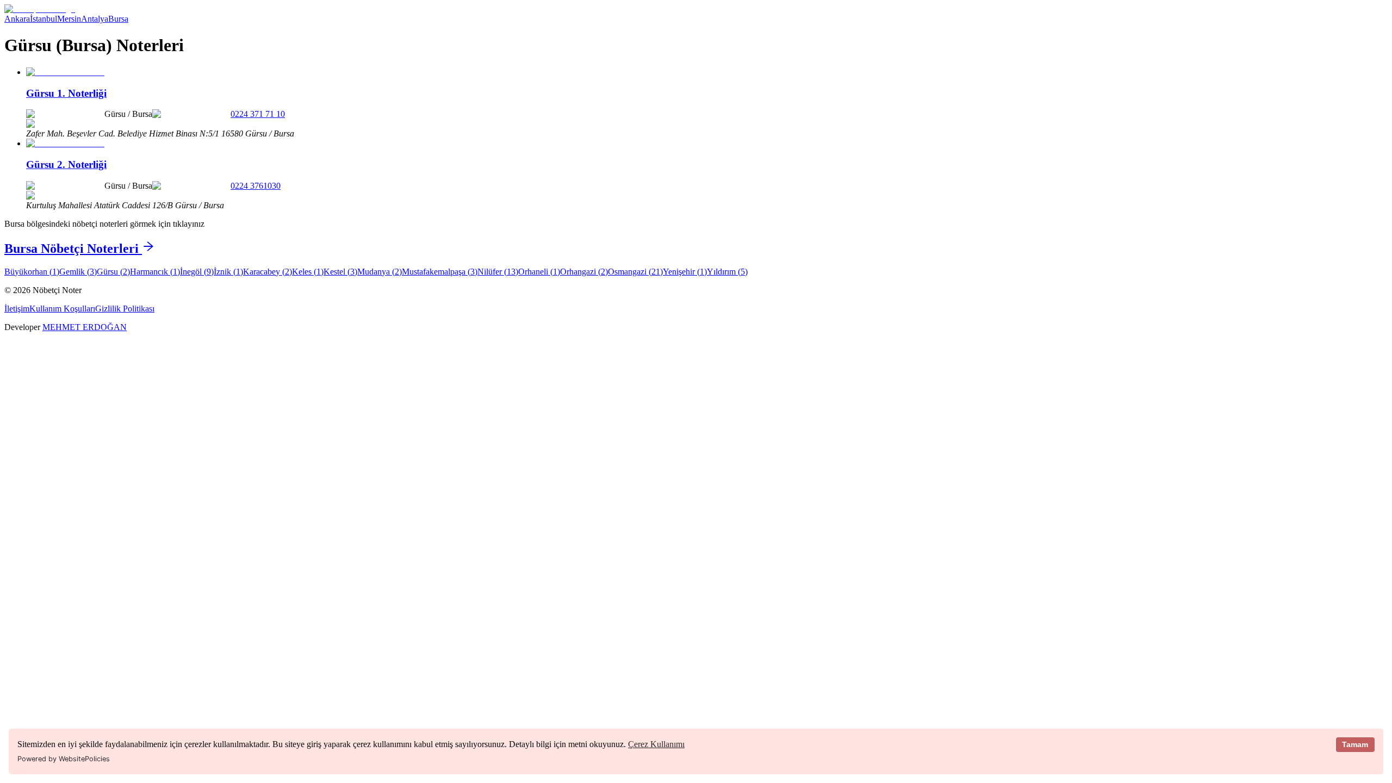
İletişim (16, 308)
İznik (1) (228, 271)
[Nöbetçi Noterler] (39, 9)
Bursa (118, 18)
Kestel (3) (340, 271)
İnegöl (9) (197, 271)
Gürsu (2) (113, 271)
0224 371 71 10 (258, 114)
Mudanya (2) (379, 271)
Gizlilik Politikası (124, 308)
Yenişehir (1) (685, 271)
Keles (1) (308, 271)
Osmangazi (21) (635, 271)
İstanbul (43, 18)
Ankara (17, 18)
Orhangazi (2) (584, 271)
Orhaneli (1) (539, 271)
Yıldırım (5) (727, 271)
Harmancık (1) (155, 271)
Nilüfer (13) (497, 271)
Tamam (1355, 744)
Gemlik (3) (78, 271)
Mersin (69, 18)
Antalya (94, 18)
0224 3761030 (256, 185)
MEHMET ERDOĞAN (84, 327)
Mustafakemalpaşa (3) (439, 271)
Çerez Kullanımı (656, 744)
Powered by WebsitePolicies (63, 759)
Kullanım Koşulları (62, 308)
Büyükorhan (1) (31, 271)
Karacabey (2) (267, 271)
